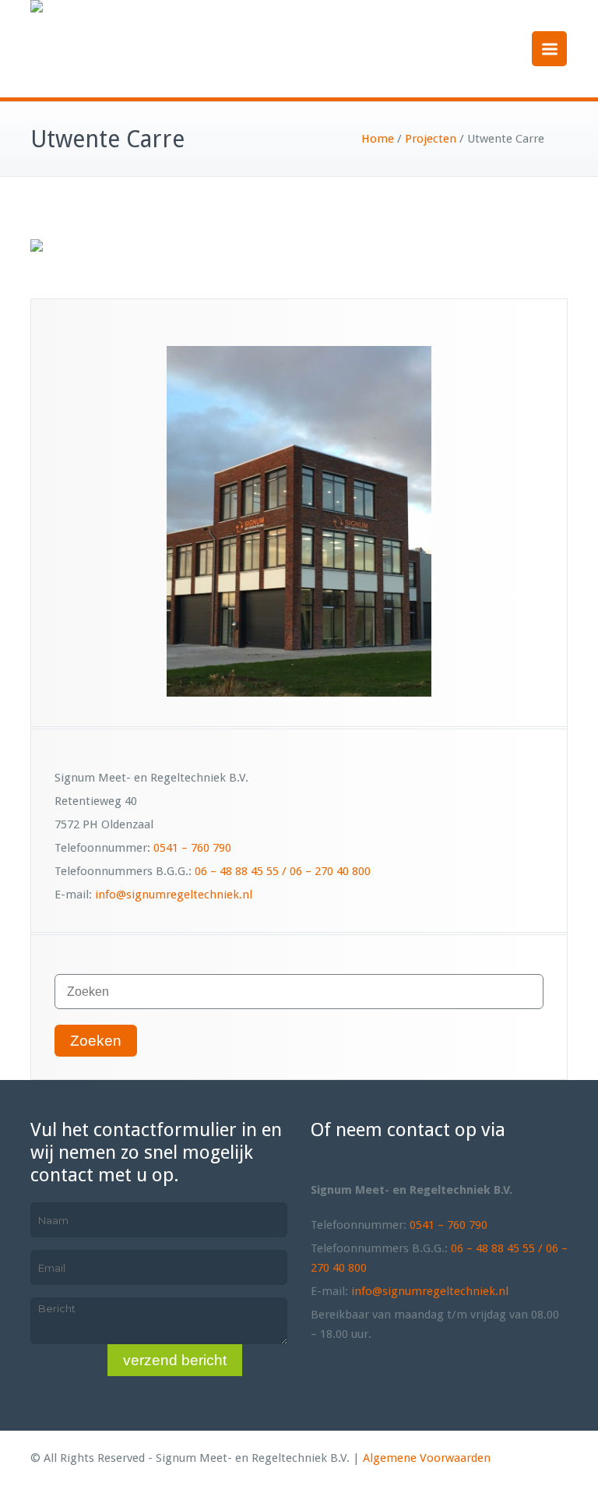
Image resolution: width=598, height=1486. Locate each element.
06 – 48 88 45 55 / (242, 871)
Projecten (430, 139)
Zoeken (95, 1040)
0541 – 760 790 (192, 848)
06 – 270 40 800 (330, 871)
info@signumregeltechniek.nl (173, 895)
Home (377, 139)
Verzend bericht (175, 1360)
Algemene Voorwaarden (427, 1458)
